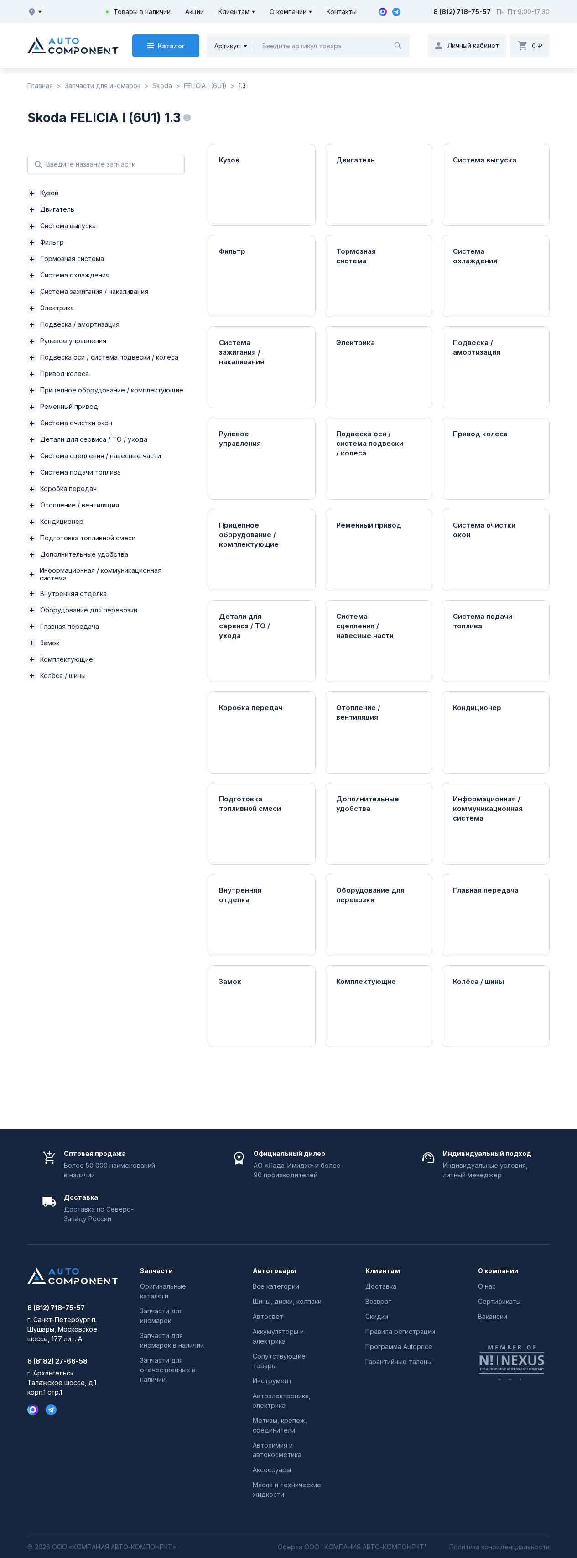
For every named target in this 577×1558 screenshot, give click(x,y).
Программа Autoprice (398, 1346)
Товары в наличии (142, 12)
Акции (194, 12)
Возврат (378, 1301)
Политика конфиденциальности (499, 1547)
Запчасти (156, 1271)
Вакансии (492, 1316)
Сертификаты (499, 1301)
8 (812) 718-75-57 (462, 12)
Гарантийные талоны (398, 1361)
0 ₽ (537, 46)
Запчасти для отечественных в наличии (168, 1369)
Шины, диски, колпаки (287, 1301)
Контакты (342, 12)
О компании (288, 12)
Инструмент (272, 1381)
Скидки (376, 1316)
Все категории (276, 1286)
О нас (487, 1286)
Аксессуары (272, 1470)
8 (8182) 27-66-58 (57, 1361)
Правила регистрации (400, 1331)
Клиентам (234, 12)
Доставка (380, 1286)
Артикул (227, 46)
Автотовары (274, 1271)
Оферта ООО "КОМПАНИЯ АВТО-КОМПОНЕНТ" (352, 1547)
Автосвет (268, 1316)
